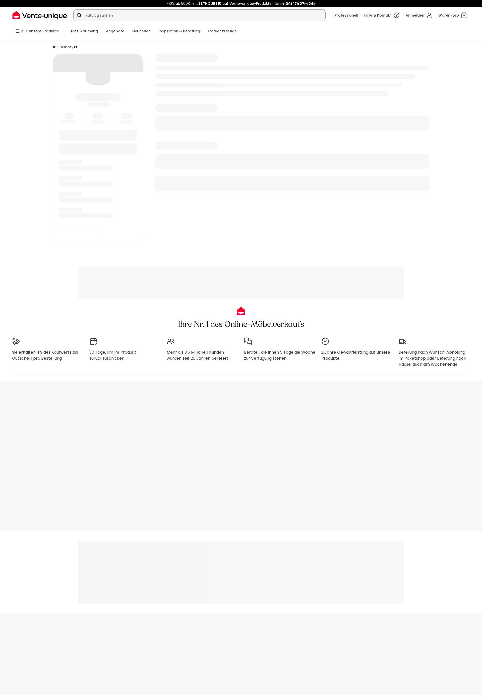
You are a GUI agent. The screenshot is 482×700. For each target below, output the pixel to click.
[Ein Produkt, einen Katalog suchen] (79, 15)
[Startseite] (54, 47)
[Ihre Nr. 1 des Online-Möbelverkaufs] (39, 15)
